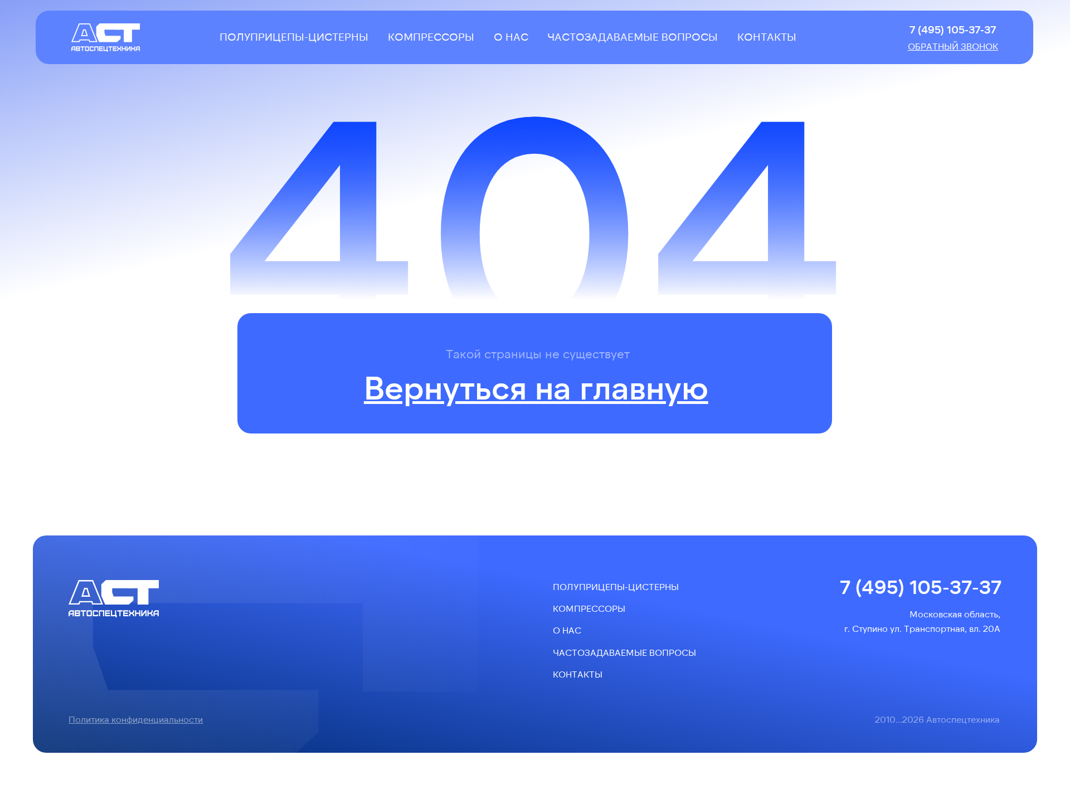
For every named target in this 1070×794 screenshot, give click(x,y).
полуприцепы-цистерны (294, 36)
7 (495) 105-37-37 (952, 29)
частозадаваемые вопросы (632, 36)
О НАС (511, 36)
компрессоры (431, 36)
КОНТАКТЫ (766, 36)
